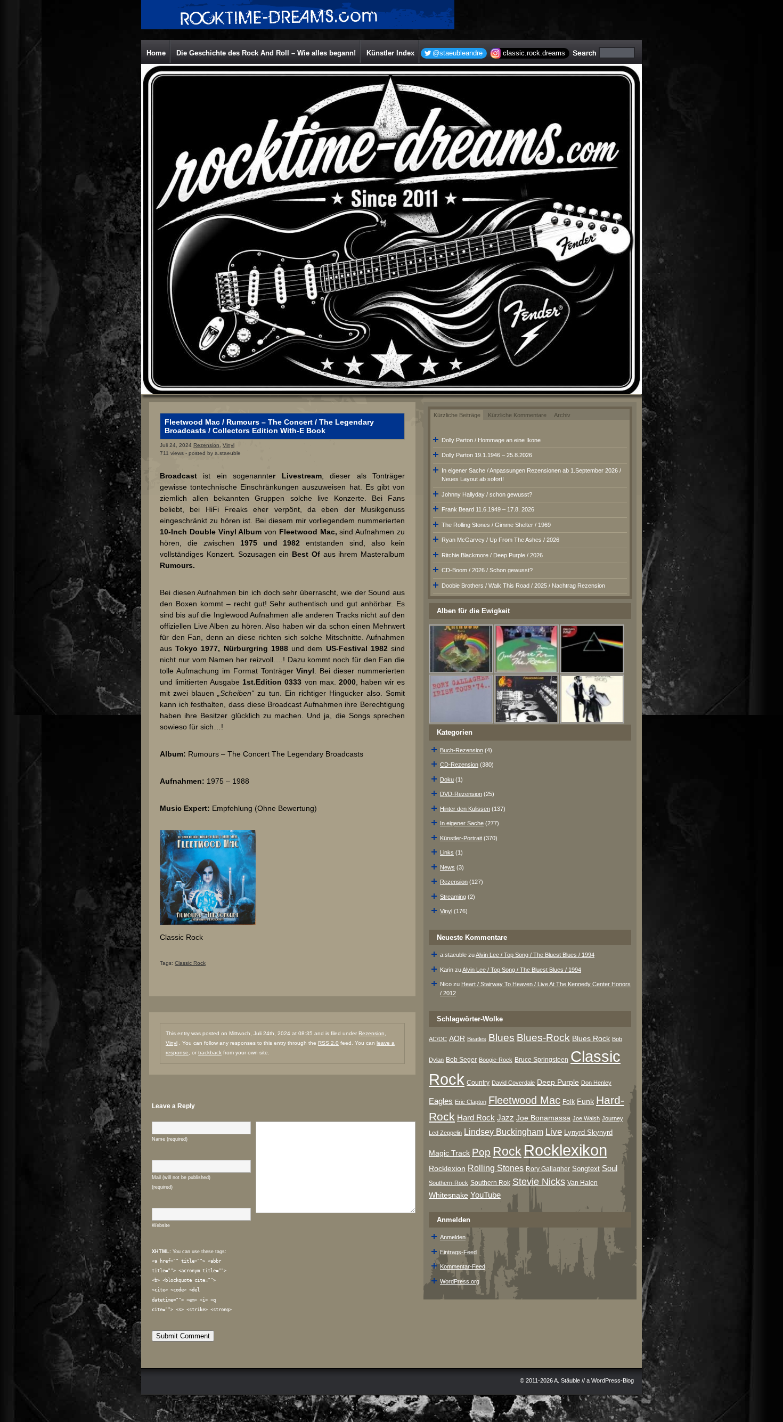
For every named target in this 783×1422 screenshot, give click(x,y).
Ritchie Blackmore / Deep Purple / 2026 (492, 555)
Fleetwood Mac (524, 1100)
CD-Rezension (459, 764)
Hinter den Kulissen (465, 809)
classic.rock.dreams (534, 53)
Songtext (586, 1169)
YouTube (485, 1194)
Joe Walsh (586, 1118)
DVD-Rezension (461, 794)
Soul (609, 1168)
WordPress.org (459, 1281)
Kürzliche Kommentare (517, 415)
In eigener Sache (462, 823)
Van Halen (582, 1183)
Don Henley (596, 1082)
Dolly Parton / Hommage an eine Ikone (491, 440)
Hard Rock (476, 1118)
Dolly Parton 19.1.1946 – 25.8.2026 (487, 455)
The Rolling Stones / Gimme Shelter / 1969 (496, 525)
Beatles (476, 1039)
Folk (568, 1102)
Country (478, 1082)
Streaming (453, 896)
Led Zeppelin (445, 1133)
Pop (481, 1152)
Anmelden (453, 1237)
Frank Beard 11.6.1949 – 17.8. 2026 (488, 509)
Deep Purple (558, 1082)
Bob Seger (461, 1059)
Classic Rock (190, 963)
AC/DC (438, 1039)
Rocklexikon (565, 1150)
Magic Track (449, 1153)
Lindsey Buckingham (503, 1131)
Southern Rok (490, 1183)
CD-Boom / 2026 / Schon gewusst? (487, 570)
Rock (507, 1151)
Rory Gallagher (548, 1169)
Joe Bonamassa (543, 1118)
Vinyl (228, 445)
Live (553, 1132)
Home (156, 53)
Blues (501, 1037)
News (447, 867)
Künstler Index (390, 53)
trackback (210, 1052)
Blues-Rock (543, 1037)
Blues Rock (591, 1038)
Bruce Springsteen (541, 1059)
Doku (447, 779)
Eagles (441, 1101)
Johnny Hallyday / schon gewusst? (487, 494)
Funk (585, 1102)
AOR (457, 1039)
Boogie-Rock (495, 1060)
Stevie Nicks (538, 1181)
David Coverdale (513, 1082)
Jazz (505, 1117)
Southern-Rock (448, 1183)
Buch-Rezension (461, 750)
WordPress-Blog (612, 1380)
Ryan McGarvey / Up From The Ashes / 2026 (500, 540)
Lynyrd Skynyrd (588, 1132)
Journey (612, 1118)
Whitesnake (448, 1195)
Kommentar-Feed (462, 1266)
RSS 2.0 (328, 1043)
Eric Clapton (470, 1102)
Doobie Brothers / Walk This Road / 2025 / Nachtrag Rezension (523, 585)
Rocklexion (447, 1169)
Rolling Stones (496, 1168)
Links (447, 852)
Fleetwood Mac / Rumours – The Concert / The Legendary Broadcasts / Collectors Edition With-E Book (269, 426)
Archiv (562, 415)
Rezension (206, 445)
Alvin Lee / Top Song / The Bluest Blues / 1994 (535, 955)
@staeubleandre (458, 53)
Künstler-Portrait (461, 838)
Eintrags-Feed (458, 1252)
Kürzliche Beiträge (457, 415)
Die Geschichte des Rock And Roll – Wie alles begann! (266, 53)
